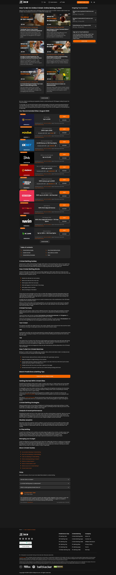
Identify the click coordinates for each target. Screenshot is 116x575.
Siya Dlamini (30, 502)
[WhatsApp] (20, 539)
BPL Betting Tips (63, 544)
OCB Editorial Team (29, 492)
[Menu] (94, 2)
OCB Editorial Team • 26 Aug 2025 (29, 82)
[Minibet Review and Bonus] (26, 132)
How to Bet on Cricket (53, 252)
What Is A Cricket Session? (28, 461)
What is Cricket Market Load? (29, 463)
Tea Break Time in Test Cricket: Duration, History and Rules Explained (31, 30)
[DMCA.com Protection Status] (58, 567)
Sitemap (87, 549)
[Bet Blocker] (44, 567)
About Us (87, 536)
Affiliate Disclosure (90, 541)
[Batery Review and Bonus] (26, 196)
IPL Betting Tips (63, 536)
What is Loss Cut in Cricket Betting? (30, 466)
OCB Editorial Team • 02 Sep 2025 (55, 54)
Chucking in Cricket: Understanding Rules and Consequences (57, 57)
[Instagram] (32, 539)
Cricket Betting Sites (77, 536)
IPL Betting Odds (76, 549)
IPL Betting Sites (76, 544)
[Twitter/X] (23, 539)
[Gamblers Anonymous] (33, 567)
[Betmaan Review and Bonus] (26, 208)
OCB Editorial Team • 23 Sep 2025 (29, 27)
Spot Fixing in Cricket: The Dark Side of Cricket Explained (57, 30)
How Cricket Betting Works (54, 250)
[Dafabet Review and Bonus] (26, 170)
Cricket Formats (26, 252)
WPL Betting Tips (63, 539)
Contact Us (88, 539)
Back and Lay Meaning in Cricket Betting (31, 454)
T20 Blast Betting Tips (64, 549)
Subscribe (84, 41)
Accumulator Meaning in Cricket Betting (31, 452)
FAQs (49, 255)
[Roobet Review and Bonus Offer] (26, 119)
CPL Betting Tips (63, 547)
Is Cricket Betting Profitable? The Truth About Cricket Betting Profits (31, 84)
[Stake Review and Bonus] (26, 158)
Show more (44, 98)
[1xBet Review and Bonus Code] (26, 145)
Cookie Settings (25, 546)
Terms (87, 547)
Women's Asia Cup (83, 2)
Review (64, 120)
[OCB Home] (23, 2)
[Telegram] (26, 539)
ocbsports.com (22, 557)
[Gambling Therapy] (27, 567)
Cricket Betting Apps (77, 539)
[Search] (91, 2)
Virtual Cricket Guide (27, 468)
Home (20, 529)
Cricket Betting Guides (28, 250)
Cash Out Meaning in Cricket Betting (30, 456)
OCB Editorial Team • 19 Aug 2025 (55, 82)
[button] (44, 479)
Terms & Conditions (47, 123)
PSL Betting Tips (63, 541)
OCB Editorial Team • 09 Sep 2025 (29, 54)
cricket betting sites (30, 394)
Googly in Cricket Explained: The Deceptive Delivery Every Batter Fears (31, 57)
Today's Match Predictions (45, 376)
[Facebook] (29, 539)
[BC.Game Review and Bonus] (26, 233)
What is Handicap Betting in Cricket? (30, 459)
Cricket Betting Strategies (29, 255)
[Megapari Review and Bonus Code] (26, 183)
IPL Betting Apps (76, 547)
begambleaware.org (39, 124)
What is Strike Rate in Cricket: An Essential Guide (56, 84)
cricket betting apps (30, 397)
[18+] (20, 567)
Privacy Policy (88, 544)
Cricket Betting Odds (77, 541)
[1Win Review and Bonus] (26, 221)
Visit (64, 116)
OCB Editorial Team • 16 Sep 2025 (55, 27)
